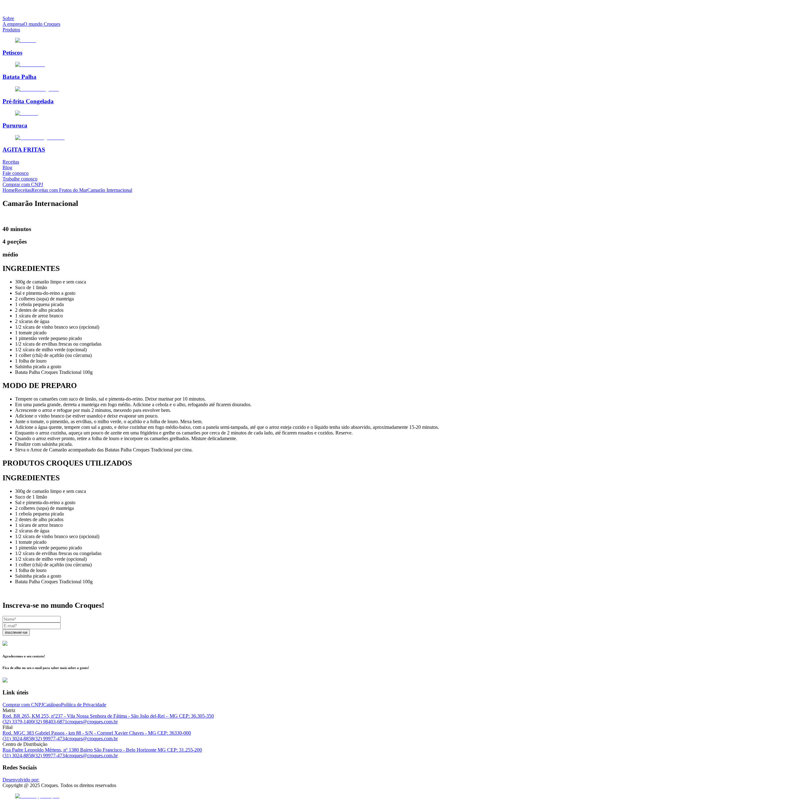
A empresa (13, 24)
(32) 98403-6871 (50, 721)
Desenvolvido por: (21, 779)
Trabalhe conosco (20, 178)
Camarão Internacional (109, 190)
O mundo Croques (42, 24)
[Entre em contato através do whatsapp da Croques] (402, 796)
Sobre (8, 18)
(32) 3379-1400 (18, 721)
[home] (402, 8)
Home (9, 190)
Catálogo (52, 704)
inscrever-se (16, 632)
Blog (7, 167)
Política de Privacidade (83, 704)
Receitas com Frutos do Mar (59, 190)
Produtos (11, 29)
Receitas (11, 162)
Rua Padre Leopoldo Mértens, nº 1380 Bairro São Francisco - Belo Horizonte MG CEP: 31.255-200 (102, 750)
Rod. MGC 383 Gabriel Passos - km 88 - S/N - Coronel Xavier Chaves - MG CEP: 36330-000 (97, 733)
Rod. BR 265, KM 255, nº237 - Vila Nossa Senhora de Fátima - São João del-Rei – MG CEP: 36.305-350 (108, 716)
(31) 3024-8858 (18, 738)
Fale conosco (16, 173)
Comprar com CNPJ (23, 184)
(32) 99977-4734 (50, 738)
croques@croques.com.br (92, 721)
